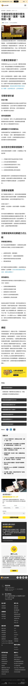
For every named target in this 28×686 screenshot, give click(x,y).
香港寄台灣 (4, 659)
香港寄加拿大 (5, 661)
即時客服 (4, 632)
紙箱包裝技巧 (17, 659)
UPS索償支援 (17, 665)
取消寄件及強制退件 (18, 663)
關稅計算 (16, 612)
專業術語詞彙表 (5, 670)
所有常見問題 (17, 672)
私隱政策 (4, 637)
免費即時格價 (14, 517)
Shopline (16, 649)
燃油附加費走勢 (5, 672)
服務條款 (4, 639)
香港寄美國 (4, 655)
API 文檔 (4, 618)
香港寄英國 (4, 657)
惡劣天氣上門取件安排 (19, 667)
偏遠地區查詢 (17, 616)
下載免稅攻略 (21, 537)
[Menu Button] (25, 5)
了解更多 (16, 1)
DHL (15, 630)
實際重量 (4, 511)
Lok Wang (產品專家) (13, 22)
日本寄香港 (4, 663)
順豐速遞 (16, 639)
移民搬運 (4, 608)
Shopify (16, 647)
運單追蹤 (16, 608)
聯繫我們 (4, 630)
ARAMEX (16, 634)
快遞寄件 (4, 606)
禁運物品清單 (17, 614)
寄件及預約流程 (17, 657)
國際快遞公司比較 (6, 667)
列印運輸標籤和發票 (18, 661)
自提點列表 (16, 618)
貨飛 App (16, 620)
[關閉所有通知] (26, 1)
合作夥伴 (4, 634)
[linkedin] (11, 429)
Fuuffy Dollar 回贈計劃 (7, 641)
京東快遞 (16, 641)
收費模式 (16, 655)
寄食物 (3, 665)
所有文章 (4, 674)
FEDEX (15, 632)
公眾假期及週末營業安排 (19, 670)
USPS (15, 637)
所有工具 (16, 622)
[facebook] (7, 430)
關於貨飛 (4, 628)
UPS (15, 628)
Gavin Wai (6, 22)
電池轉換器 (16, 610)
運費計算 (16, 606)
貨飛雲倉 (4, 616)
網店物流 (4, 614)
